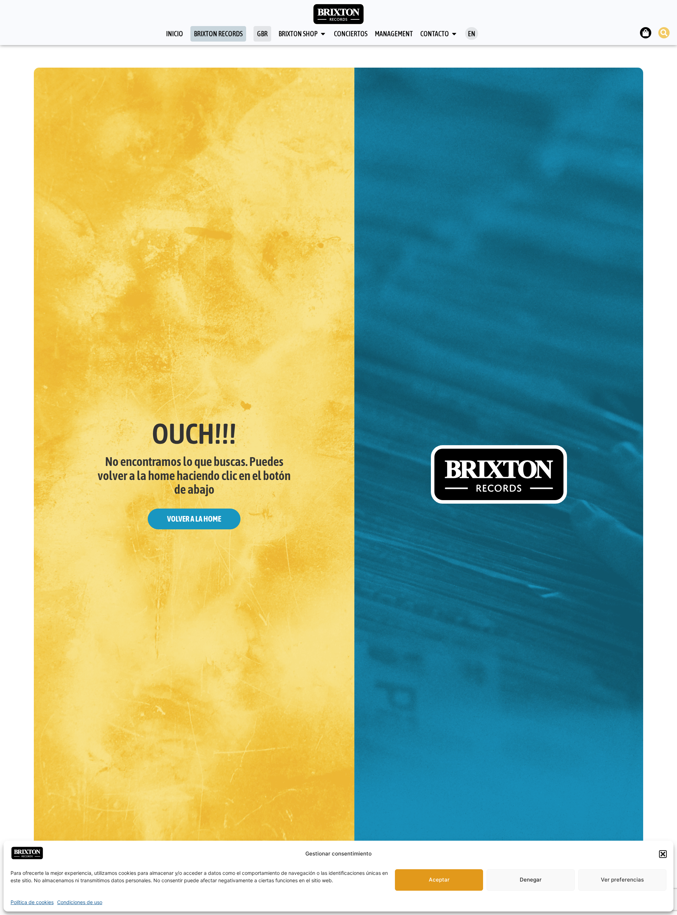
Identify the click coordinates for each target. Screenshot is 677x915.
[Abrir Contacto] (454, 34)
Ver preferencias (622, 879)
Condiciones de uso (79, 902)
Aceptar (439, 879)
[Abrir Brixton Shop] (323, 34)
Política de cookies (32, 902)
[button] (662, 854)
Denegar (531, 879)
